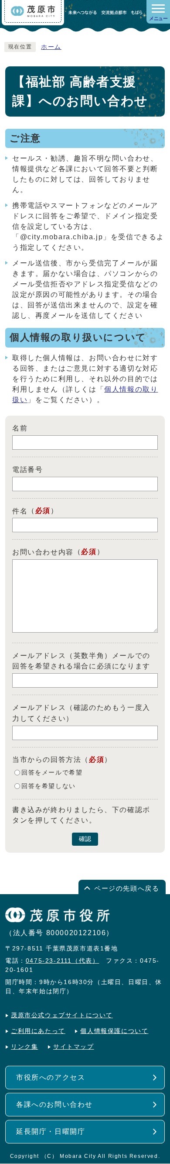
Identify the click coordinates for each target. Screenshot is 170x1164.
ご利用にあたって (38, 1031)
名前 (19, 428)
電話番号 (27, 469)
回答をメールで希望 (51, 772)
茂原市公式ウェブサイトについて (62, 1015)
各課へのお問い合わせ (54, 1104)
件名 (19, 510)
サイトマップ (73, 1046)
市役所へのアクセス (50, 1077)
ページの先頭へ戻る (126, 888)
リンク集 (24, 1046)
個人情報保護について (114, 1031)
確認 (85, 839)
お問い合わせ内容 (43, 552)
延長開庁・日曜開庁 (50, 1131)
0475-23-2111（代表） (62, 960)
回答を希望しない (48, 786)
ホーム (51, 47)
